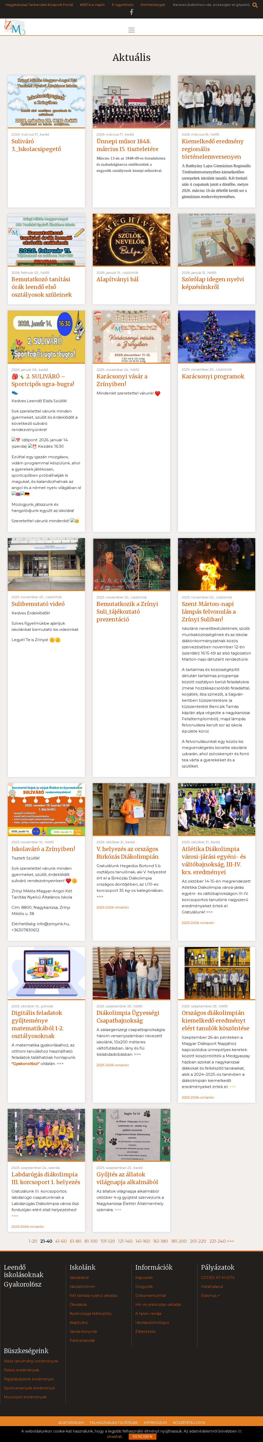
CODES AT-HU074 (217, 1277)
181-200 (179, 1241)
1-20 (33, 1241)
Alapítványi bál (118, 279)
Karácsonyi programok (213, 376)
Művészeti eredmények (25, 1397)
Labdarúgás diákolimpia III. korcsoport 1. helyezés (46, 1178)
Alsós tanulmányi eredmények (31, 1361)
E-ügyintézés (123, 5)
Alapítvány (79, 1322)
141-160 (143, 1241)
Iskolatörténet (82, 1286)
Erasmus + (210, 1295)
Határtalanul (212, 1286)
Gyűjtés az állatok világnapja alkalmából (127, 1178)
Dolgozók (144, 1286)
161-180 (160, 1241)
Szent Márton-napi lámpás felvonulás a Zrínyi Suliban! (209, 612)
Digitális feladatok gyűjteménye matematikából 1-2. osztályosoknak (38, 1024)
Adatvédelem (71, 1422)
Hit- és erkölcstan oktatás (158, 1304)
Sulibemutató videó (38, 604)
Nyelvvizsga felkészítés (90, 1313)
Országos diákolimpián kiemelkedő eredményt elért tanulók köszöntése (215, 1020)
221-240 (217, 1241)
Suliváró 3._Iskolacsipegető (36, 145)
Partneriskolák (82, 1340)
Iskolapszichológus (152, 1322)
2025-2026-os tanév (113, 907)
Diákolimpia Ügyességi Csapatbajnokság (128, 1016)
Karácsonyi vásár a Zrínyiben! (122, 380)
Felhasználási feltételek (114, 1422)
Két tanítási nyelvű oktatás (93, 1295)
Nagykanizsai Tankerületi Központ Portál (39, 5)
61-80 (75, 1241)
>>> (230, 1241)
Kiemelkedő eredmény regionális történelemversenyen (213, 149)
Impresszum (155, 1422)
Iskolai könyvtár (83, 1331)
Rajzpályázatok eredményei (29, 1379)
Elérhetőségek (153, 5)
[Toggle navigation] (131, 30)
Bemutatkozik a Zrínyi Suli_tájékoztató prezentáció (127, 612)
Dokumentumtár (150, 1295)
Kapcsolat (144, 1277)
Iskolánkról (79, 1277)
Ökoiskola (78, 1304)
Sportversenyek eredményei (29, 1388)
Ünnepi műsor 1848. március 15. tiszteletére (127, 145)
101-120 (108, 1241)
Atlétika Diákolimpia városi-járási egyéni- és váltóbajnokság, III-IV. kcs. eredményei (214, 861)
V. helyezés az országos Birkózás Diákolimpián (128, 853)
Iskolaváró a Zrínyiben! (43, 849)
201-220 (198, 1241)
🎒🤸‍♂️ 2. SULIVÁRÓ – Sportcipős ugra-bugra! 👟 (43, 384)
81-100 (91, 1241)
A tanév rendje (148, 1313)
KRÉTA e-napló (92, 5)
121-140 (125, 1241)
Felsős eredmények (21, 1370)
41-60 (61, 1241)
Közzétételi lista (189, 1422)
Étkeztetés (145, 1331)
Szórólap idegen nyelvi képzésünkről (213, 283)
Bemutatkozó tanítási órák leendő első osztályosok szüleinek (42, 287)
